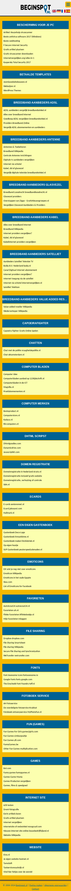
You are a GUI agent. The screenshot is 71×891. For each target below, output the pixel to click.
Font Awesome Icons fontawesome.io (20, 675)
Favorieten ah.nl (10, 610)
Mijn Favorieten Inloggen (15, 619)
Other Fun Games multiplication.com (20, 749)
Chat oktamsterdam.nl (13, 355)
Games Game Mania (12, 777)
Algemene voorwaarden (55, 885)
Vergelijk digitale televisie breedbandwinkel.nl (24, 173)
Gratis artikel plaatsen (13, 49)
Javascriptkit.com (11, 452)
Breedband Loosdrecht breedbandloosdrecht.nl (25, 192)
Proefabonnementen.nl (14, 391)
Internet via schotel (12, 164)
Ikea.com (7, 582)
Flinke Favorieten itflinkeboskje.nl (18, 614)
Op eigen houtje (10, 545)
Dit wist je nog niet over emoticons (19, 569)
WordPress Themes (12, 90)
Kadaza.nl (8, 420)
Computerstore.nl (11, 415)
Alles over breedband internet (17, 114)
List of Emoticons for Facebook (17, 586)
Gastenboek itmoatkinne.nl (16, 537)
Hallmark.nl (8, 513)
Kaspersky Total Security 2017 (17, 62)
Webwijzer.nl (9, 86)
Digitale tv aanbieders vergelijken (18, 160)
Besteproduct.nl (10, 411)
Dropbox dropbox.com (13, 638)
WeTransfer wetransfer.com (16, 655)
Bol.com (7, 768)
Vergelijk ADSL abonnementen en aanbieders (24, 127)
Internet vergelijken (12, 822)
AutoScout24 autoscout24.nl (16, 606)
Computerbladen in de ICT (15, 383)
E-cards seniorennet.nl (13, 504)
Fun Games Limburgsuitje (15, 736)
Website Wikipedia (11, 835)
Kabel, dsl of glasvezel (13, 168)
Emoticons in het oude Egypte (17, 578)
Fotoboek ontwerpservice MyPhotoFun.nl (22, 712)
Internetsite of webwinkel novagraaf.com (22, 826)
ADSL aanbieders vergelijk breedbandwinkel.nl (24, 110)
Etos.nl (6, 855)
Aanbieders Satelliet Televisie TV (18, 261)
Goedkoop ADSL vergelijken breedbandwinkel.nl (25, 119)
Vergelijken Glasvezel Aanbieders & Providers (24, 205)
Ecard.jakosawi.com (12, 508)
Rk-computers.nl (10, 424)
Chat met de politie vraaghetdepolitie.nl (21, 350)
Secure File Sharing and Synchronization (21, 651)
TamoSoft (7, 863)
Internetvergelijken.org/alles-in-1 (18, 58)
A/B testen (8, 805)
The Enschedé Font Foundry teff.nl (19, 684)
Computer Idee (10, 374)
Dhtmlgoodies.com (12, 443)
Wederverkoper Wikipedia (15, 311)
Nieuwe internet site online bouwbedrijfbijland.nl (26, 831)
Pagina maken (35, 885)
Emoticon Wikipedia (12, 573)
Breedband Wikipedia (13, 151)
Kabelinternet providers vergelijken (19, 242)
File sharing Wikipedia (13, 647)
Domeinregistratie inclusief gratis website (22, 476)
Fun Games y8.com (12, 740)
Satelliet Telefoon (11, 287)
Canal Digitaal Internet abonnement (20, 270)
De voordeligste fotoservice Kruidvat (20, 708)
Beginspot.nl (21, 885)
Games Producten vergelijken (17, 781)
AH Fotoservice (10, 703)
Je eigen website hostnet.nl (16, 859)
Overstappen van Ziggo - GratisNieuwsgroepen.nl (26, 201)
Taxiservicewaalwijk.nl (13, 867)
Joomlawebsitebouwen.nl (15, 82)
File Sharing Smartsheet (14, 643)
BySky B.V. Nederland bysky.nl (17, 266)
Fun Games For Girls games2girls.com (20, 732)
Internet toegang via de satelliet (18, 279)
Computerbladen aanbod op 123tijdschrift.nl (23, 378)
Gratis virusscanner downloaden (18, 54)
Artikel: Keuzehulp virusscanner (17, 32)
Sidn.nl (6, 484)
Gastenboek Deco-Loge (14, 532)
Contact (35, 889)
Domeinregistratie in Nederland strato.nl (22, 472)
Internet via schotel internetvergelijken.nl (22, 283)
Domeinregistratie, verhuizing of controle (22, 480)
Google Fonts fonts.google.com (17, 679)
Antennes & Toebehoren (14, 147)
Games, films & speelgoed (15, 785)
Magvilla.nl (8, 387)
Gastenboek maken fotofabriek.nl (18, 541)
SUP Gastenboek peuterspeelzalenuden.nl (22, 549)
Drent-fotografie (11, 809)
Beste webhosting (11, 41)
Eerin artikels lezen (12, 814)
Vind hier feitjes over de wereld (17, 872)
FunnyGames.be (10, 744)
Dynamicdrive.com (12, 448)
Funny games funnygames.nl (16, 772)
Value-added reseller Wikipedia (17, 307)
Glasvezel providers (12, 196)
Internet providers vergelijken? (17, 233)
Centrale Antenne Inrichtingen (17, 155)
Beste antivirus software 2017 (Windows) (22, 37)
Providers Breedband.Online (16, 123)
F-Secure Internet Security (15, 45)
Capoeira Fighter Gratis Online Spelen (20, 331)
